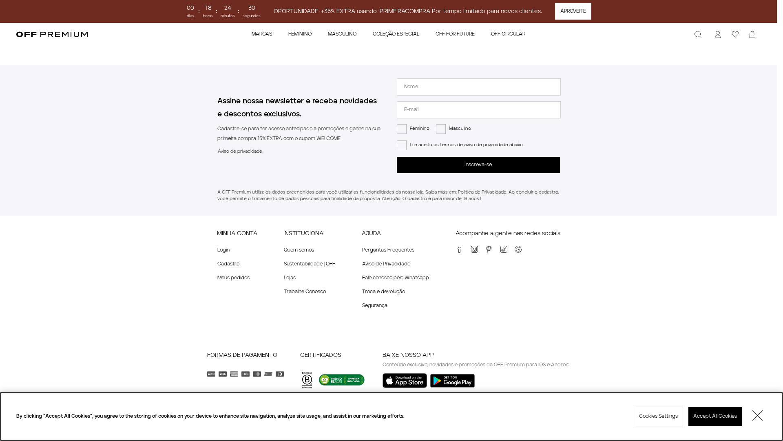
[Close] (758, 416)
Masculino (460, 129)
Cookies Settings (658, 416)
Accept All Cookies (715, 416)
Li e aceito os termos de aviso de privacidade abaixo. (467, 145)
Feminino (419, 129)
